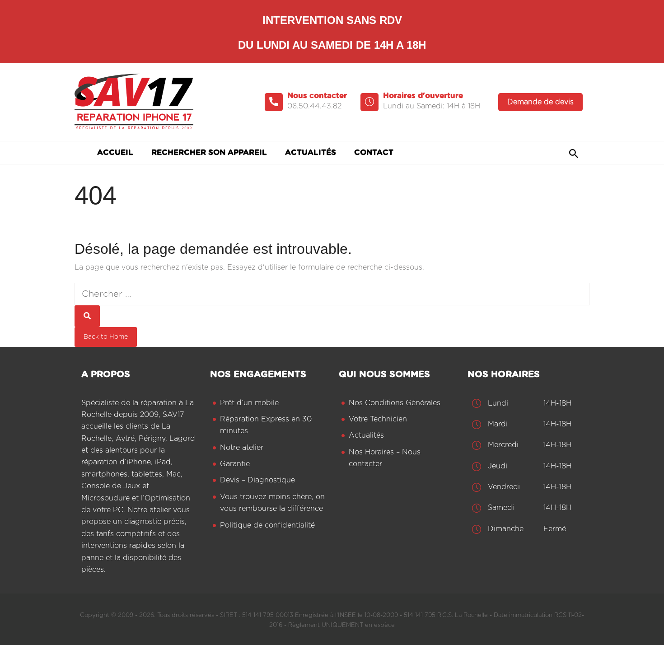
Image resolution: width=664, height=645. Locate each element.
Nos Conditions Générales (394, 403)
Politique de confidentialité (267, 525)
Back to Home (106, 337)
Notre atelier (241, 447)
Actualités (366, 435)
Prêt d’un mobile (249, 403)
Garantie (235, 463)
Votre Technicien (378, 419)
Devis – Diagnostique (257, 480)
